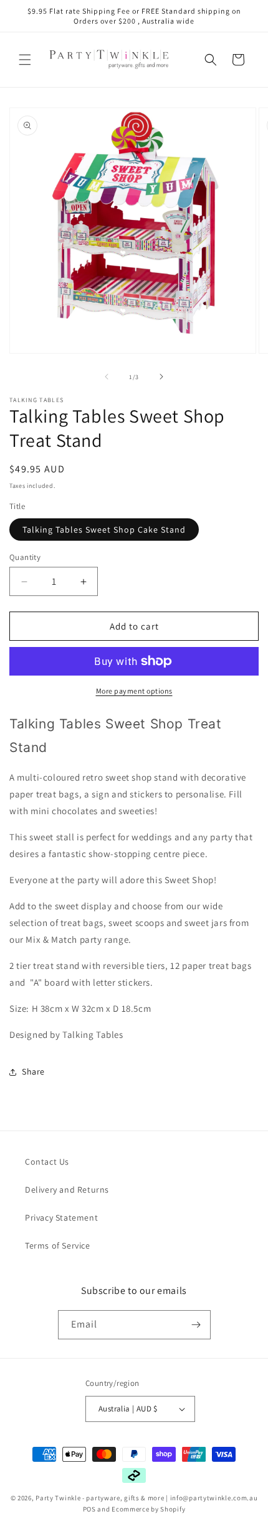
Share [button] (33, 1071)
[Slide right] (161, 376)
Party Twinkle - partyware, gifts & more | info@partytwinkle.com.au (146, 1497)
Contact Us (47, 1161)
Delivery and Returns (67, 1189)
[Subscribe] (196, 1324)
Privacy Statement (61, 1217)
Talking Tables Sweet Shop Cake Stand (104, 529)
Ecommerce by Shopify (148, 1509)
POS (89, 1509)
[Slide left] (106, 376)
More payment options (134, 690)
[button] (25, 59)
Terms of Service (57, 1245)
